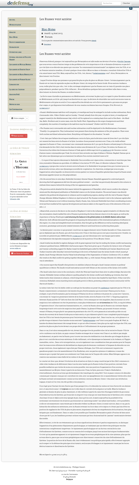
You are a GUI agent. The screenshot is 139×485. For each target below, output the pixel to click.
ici (11, 197)
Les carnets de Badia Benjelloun (21, 74)
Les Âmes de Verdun (21, 253)
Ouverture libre (15, 52)
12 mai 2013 (44, 108)
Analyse (12, 32)
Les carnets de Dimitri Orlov (19, 69)
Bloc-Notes (13, 37)
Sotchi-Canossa (124, 61)
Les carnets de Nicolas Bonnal (20, 64)
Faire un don (18, 136)
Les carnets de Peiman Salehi (19, 79)
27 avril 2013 (106, 150)
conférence (104, 288)
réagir (94, 40)
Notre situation (15, 25)
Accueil (12, 20)
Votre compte (18, 118)
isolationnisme (99, 73)
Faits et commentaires (17, 42)
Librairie (15, 199)
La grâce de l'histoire (16, 89)
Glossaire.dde (14, 47)
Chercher (126, 3)
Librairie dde (14, 84)
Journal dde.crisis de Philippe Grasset (20, 58)
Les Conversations (15, 109)
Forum (11, 99)
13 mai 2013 (77, 236)
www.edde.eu (15, 248)
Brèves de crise (14, 104)
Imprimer (47, 44)
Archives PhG (14, 94)
